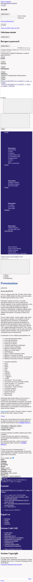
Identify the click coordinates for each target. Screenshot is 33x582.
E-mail (20, 48)
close (2, 129)
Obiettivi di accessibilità (11, 541)
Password (21, 18)
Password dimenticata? (7, 21)
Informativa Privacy (10, 536)
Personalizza (4, 426)
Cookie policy (8, 532)
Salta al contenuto (6, 1)
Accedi (3, 5)
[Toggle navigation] (15, 120)
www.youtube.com (6, 458)
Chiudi (3, 62)
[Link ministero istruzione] (9, 3)
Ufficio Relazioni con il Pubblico (13, 537)
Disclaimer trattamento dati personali (11, 564)
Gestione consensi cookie (11, 544)
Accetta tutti (7, 428)
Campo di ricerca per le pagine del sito (12, 256)
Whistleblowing (9, 542)
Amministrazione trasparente (12, 546)
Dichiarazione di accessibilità (12, 539)
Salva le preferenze (15, 476)
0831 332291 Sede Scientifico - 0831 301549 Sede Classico (16, 497)
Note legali (7, 534)
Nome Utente (22, 16)
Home (6, 275)
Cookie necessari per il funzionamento (12, 449)
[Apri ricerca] (17, 106)
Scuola (6, 276)
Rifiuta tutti (15, 426)
